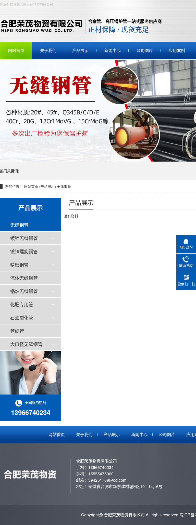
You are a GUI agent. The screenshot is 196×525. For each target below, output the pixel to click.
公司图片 (145, 50)
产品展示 (80, 50)
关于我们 (48, 50)
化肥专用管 (21, 304)
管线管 (17, 330)
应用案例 (177, 50)
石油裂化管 (21, 317)
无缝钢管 (64, 186)
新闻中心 (112, 50)
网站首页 (16, 50)
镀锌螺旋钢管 (24, 251)
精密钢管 (19, 264)
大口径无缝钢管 (26, 344)
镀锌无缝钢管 (24, 238)
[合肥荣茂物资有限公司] (42, 26)
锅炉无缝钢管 (24, 291)
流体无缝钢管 (24, 277)
